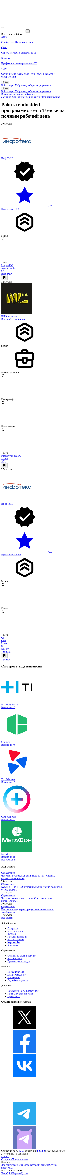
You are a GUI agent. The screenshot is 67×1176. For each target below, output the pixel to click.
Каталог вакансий (17, 936)
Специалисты (19, 94)
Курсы (24, 1173)
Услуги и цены (15, 931)
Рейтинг (37, 97)
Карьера (16, 1173)
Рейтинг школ (14, 958)
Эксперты (16, 97)
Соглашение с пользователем (22, 991)
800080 (41, 1151)
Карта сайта (13, 942)
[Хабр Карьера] (13, 31)
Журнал (56, 97)
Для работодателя (16, 974)
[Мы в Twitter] (24, 1028)
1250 (21, 1151)
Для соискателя (15, 972)
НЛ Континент (9, 316)
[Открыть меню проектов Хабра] (2, 27)
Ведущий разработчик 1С (15, 319)
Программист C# (10, 209)
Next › (7, 659)
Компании (27, 97)
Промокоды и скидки (18, 961)
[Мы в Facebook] (24, 1052)
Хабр (4, 1173)
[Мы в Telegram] (24, 1124)
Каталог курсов (15, 939)
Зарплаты (47, 97)
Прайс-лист (13, 996)
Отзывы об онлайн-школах (21, 955)
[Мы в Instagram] (24, 1100)
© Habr (5, 1156)
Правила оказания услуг (20, 993)
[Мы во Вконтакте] (24, 1076)
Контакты (12, 945)
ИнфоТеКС (7, 158)
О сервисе (12, 928)
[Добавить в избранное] (4, 277)
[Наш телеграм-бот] (24, 1148)
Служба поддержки (17, 980)
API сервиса (13, 977)
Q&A (9, 1173)
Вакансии (6, 94)
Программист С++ (11, 554)
